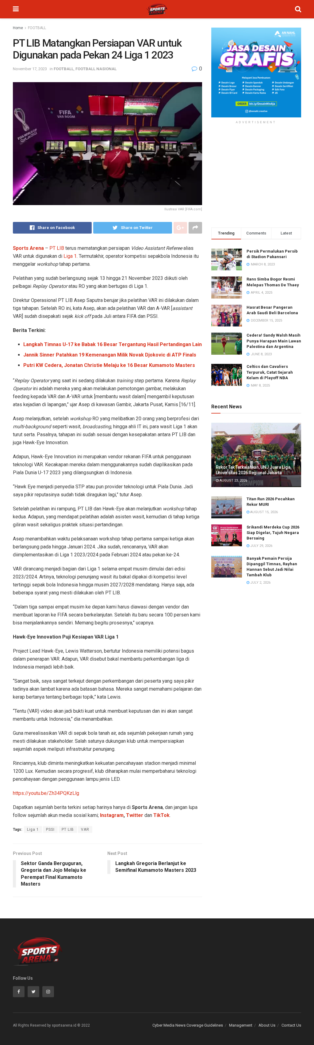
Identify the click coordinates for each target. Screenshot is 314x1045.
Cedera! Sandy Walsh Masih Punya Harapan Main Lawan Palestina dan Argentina (274, 341)
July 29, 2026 (260, 546)
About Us (266, 1025)
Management (240, 1025)
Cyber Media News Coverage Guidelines (187, 1025)
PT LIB (56, 248)
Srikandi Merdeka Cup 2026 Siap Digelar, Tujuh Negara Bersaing (273, 532)
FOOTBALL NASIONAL (96, 69)
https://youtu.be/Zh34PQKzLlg (46, 793)
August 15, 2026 (263, 512)
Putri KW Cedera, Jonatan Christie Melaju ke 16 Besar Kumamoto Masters (109, 365)
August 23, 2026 (233, 480)
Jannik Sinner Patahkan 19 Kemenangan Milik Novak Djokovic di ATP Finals (109, 355)
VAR (85, 829)
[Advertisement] (256, 177)
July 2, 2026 (259, 583)
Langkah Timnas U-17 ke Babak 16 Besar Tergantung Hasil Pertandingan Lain (112, 344)
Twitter (134, 815)
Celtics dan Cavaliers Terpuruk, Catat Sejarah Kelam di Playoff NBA (270, 372)
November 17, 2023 (30, 69)
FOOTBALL (37, 28)
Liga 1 (70, 256)
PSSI (50, 829)
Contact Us (291, 1025)
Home (18, 28)
